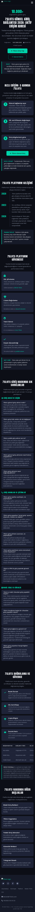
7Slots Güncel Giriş (18, 153)
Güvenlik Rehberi (10, 846)
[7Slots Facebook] (13, 883)
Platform (20, 889)
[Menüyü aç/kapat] (32, 2)
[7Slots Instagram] (8, 883)
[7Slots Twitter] (3, 883)
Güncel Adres (18, 57)
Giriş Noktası (5, 889)
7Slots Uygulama (10, 819)
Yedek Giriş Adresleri (11, 833)
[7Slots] (6, 2)
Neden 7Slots (28, 889)
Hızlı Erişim (13, 889)
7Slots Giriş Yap (18, 51)
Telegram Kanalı (9, 860)
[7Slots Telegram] (17, 883)
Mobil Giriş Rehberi (10, 805)
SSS (2, 892)
